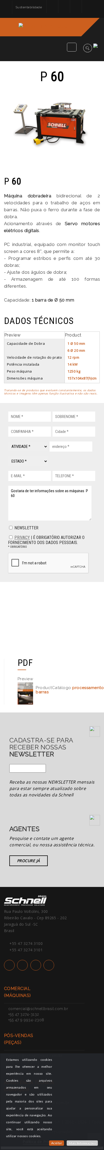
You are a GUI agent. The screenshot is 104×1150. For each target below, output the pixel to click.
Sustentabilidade (28, 7)
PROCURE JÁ (28, 860)
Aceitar (56, 1143)
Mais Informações (82, 1143)
